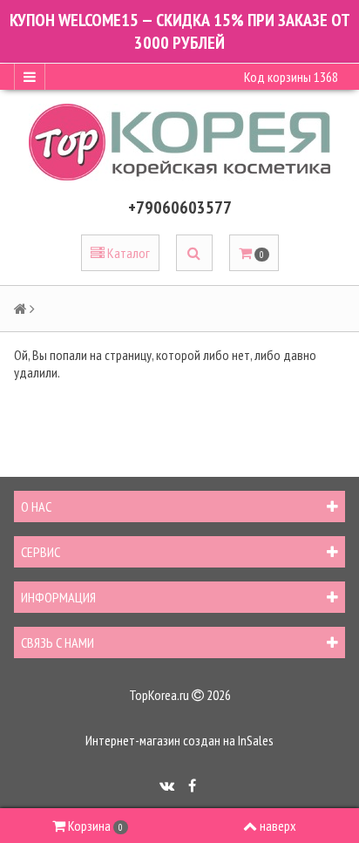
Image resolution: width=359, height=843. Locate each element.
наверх (278, 825)
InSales (256, 740)
